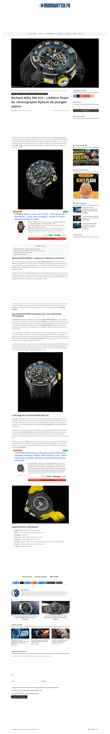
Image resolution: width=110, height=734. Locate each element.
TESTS (41, 33)
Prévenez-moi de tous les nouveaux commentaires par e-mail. (27, 690)
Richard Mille (32, 265)
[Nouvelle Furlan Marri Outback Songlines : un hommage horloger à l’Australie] (61, 634)
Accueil (14, 90)
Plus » (64, 595)
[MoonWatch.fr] (55, 5)
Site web (44, 681)
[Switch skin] (79, 33)
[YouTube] (81, 96)
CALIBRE (67, 33)
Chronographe (37, 94)
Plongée (45, 94)
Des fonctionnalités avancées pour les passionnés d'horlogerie (29, 250)
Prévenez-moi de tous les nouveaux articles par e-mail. (25, 693)
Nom (12, 674)
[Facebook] (74, 96)
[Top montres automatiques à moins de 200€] (86, 157)
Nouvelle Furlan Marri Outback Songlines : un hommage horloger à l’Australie (60, 641)
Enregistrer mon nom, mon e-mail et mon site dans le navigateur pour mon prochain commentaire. (35, 687)
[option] (86, 157)
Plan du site (35, 729)
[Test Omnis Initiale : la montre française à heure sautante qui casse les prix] (40, 634)
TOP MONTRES (50, 33)
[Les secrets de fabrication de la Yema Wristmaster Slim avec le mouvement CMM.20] (56, 607)
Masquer (43, 246)
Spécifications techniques (20, 254)
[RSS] (91, 96)
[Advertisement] (55, 19)
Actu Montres (24, 90)
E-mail (13, 681)
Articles (18, 90)
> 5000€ (14, 94)
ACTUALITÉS (32, 33)
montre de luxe (27, 576)
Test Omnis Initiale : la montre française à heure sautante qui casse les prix (39, 641)
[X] (78, 96)
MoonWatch (14, 110)
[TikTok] (88, 96)
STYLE (75, 33)
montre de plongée (41, 576)
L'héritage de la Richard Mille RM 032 (22, 252)
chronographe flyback (45, 325)
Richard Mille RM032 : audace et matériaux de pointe (26, 249)
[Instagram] (85, 96)
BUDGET (59, 33)
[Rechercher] (82, 33)
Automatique (29, 94)
